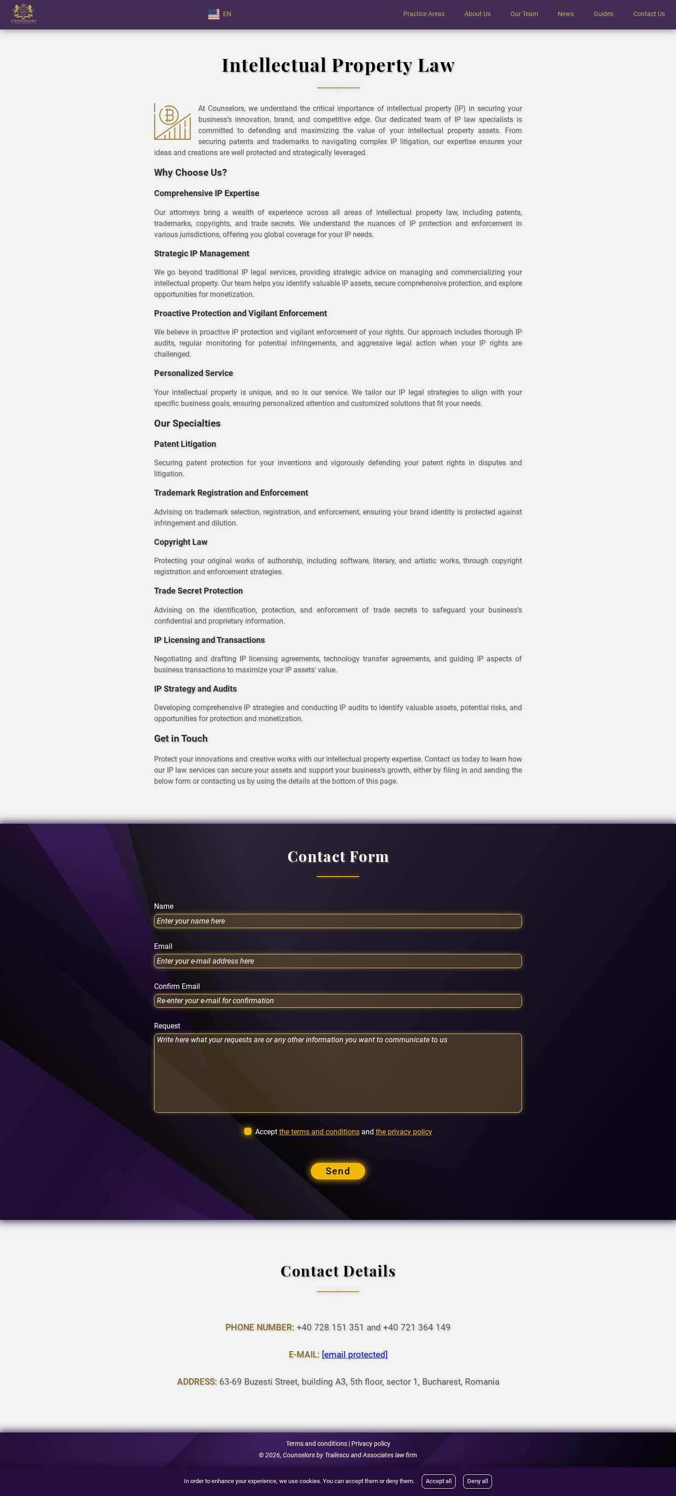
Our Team (524, 14)
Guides (603, 14)
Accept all (439, 1481)
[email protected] (355, 1354)
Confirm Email (177, 986)
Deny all (477, 1481)
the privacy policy (404, 1131)
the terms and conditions (319, 1131)
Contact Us (649, 14)
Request (167, 1026)
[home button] (23, 14)
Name (163, 906)
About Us (477, 14)
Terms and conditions (316, 1444)
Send (338, 1171)
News (566, 14)
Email (163, 946)
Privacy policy (370, 1444)
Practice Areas (424, 14)
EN (227, 14)
